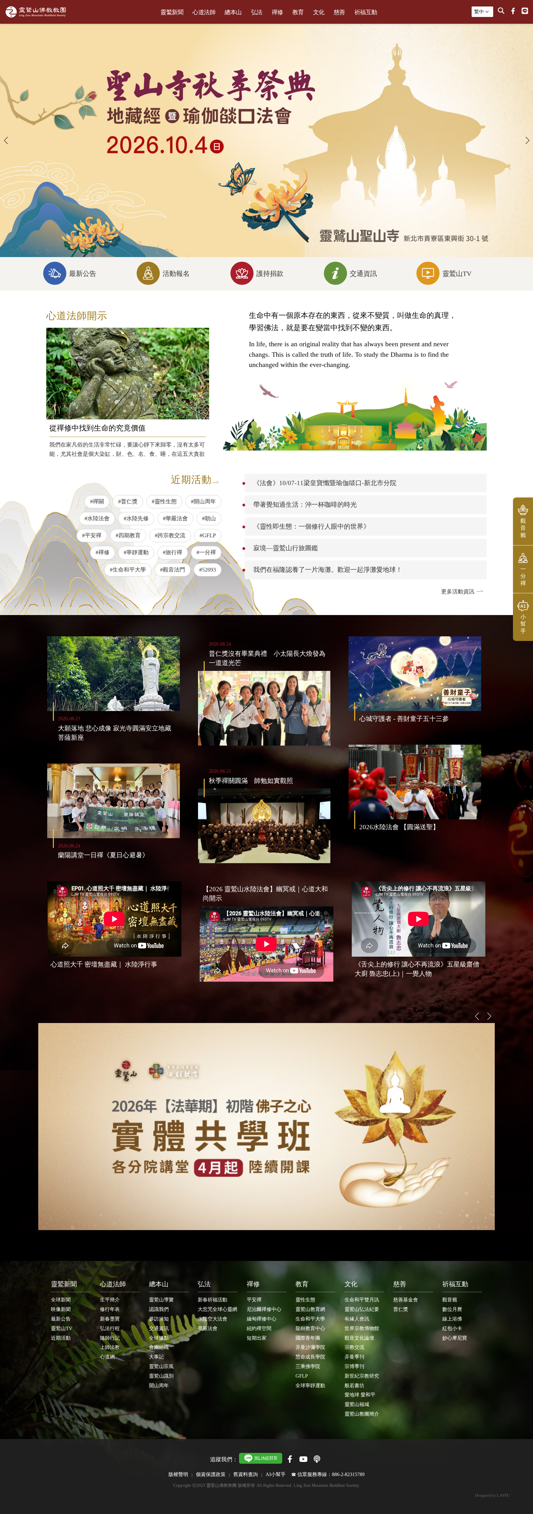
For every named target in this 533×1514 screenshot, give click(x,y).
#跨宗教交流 (170, 535)
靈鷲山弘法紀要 (362, 1309)
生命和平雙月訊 (362, 1299)
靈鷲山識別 (161, 1376)
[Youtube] (303, 1459)
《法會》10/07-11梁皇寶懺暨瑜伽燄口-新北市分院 (324, 482)
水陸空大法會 (212, 1318)
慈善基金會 (405, 1299)
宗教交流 (354, 1347)
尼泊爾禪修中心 (264, 1309)
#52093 (207, 570)
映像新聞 (61, 1309)
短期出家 (256, 1338)
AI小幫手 (276, 1474)
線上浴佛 (452, 1318)
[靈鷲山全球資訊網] (35, 11)
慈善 (339, 12)
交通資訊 (159, 1328)
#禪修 (102, 552)
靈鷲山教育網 (310, 1309)
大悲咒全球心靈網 (217, 1309)
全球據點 (159, 1338)
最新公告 (61, 1318)
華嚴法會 (207, 1328)
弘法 (256, 12)
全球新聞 (61, 1299)
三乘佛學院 (307, 1366)
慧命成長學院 (310, 1356)
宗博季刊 (354, 1366)
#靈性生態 (164, 501)
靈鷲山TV (61, 1328)
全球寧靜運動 (310, 1385)
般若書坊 (354, 1385)
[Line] (524, 11)
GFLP (301, 1376)
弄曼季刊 (354, 1356)
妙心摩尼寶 (454, 1338)
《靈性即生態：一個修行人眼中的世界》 (311, 526)
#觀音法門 (172, 570)
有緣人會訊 (357, 1318)
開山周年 (159, 1385)
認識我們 (159, 1309)
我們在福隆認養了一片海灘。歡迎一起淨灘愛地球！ (327, 569)
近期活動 (61, 1338)
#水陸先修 (136, 518)
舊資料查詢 (245, 1474)
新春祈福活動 (212, 1299)
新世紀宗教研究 (362, 1376)
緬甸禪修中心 (261, 1318)
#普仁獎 (128, 501)
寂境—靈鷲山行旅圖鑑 (285, 547)
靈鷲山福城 (357, 1404)
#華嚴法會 (175, 518)
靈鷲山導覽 (161, 1299)
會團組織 (159, 1347)
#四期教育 (128, 535)
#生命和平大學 (128, 570)
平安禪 (254, 1299)
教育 (298, 12)
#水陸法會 (97, 518)
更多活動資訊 (457, 592)
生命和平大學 (310, 1318)
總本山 (233, 12)
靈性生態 (305, 1299)
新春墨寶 (110, 1318)
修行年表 (110, 1309)
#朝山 (209, 518)
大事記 (156, 1356)
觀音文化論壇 (359, 1338)
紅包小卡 (452, 1328)
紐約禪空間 (259, 1328)
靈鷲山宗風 (161, 1366)
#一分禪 (206, 552)
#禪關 (97, 501)
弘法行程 (110, 1328)
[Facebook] (513, 11)
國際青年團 (307, 1338)
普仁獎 (400, 1309)
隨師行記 (110, 1338)
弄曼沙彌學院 (310, 1347)
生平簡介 (110, 1299)
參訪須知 (159, 1318)
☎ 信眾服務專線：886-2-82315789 (328, 1474)
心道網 (107, 1356)
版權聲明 (178, 1474)
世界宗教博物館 (362, 1328)
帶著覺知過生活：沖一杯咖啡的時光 (305, 504)
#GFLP (208, 535)
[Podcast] (317, 1459)
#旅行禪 (172, 552)
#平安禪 (91, 535)
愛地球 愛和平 (360, 1394)
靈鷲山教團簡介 (362, 1413)
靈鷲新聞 (171, 12)
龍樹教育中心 (310, 1328)
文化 (318, 12)
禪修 (277, 12)
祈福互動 (365, 12)
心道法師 (203, 12)
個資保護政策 (210, 1474)
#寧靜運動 (136, 552)
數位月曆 (452, 1309)
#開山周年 (203, 501)
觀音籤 (449, 1299)
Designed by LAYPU (492, 1495)
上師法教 (110, 1347)
